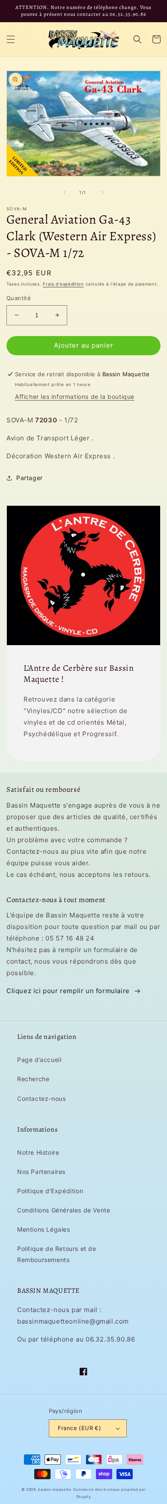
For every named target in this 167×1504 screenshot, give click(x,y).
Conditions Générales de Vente (63, 1210)
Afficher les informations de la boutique (74, 396)
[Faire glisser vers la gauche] (64, 192)
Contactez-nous (41, 1098)
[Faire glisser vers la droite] (102, 192)
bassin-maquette (55, 1489)
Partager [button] (29, 477)
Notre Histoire (38, 1152)
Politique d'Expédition (50, 1190)
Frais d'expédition (63, 283)
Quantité (18, 298)
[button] (10, 39)
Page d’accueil (39, 1059)
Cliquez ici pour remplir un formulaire (68, 991)
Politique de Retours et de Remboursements (56, 1254)
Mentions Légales (43, 1229)
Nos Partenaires (41, 1171)
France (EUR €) (79, 1427)
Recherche (33, 1078)
